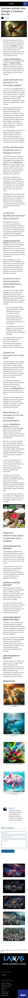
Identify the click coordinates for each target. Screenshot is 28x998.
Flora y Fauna (4, 988)
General (3, 990)
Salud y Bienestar (5, 995)
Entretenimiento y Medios (6, 985)
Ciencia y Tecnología (5, 983)
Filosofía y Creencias (5, 986)
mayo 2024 (3, 974)
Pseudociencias (4, 993)
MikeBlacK (7, 17)
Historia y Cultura (5, 992)
